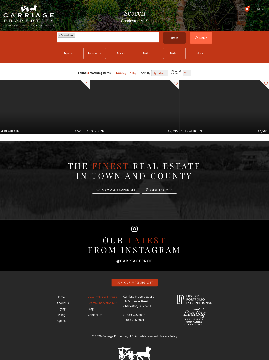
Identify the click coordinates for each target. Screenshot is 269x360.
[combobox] (108, 37)
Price (120, 53)
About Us (63, 303)
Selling (61, 315)
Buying (61, 309)
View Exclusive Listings (102, 297)
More (200, 53)
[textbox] (77, 37)
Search (202, 38)
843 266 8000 (136, 315)
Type (67, 53)
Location (93, 53)
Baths (146, 53)
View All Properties (118, 189)
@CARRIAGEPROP (134, 261)
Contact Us (95, 315)
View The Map (161, 189)
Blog (91, 309)
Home (61, 297)
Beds (173, 53)
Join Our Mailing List (134, 282)
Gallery (122, 73)
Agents (61, 321)
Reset (174, 38)
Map (133, 73)
